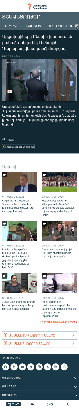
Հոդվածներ (32, 26)
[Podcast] (55, 366)
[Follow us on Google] (64, 366)
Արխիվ (11, 26)
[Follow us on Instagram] (39, 366)
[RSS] (47, 366)
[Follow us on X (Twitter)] (13, 366)
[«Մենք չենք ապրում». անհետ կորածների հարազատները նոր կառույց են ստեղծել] (19, 283)
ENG (49, 404)
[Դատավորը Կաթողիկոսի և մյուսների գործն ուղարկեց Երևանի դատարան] (59, 231)
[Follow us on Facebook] (5, 366)
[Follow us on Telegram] (30, 366)
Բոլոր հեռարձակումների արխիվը (58, 321)
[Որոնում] (67, 404)
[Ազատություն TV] (32, 404)
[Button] (8, 140)
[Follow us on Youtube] (22, 366)
